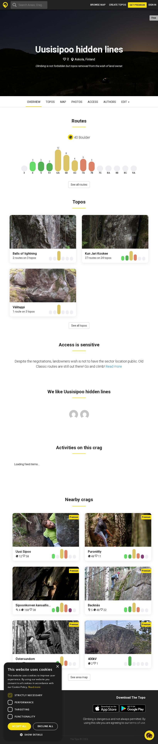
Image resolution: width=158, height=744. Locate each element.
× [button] (57, 666)
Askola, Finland (85, 59)
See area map (79, 677)
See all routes (79, 184)
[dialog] (33, 701)
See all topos (79, 325)
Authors (109, 101)
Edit (124, 101)
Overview (33, 101)
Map (63, 101)
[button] (33, 734)
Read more (114, 366)
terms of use (137, 722)
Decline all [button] (45, 726)
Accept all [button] (19, 726)
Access (93, 101)
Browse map (98, 4)
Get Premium (137, 5)
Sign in (152, 4)
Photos (76, 101)
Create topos (117, 4)
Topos (50, 101)
